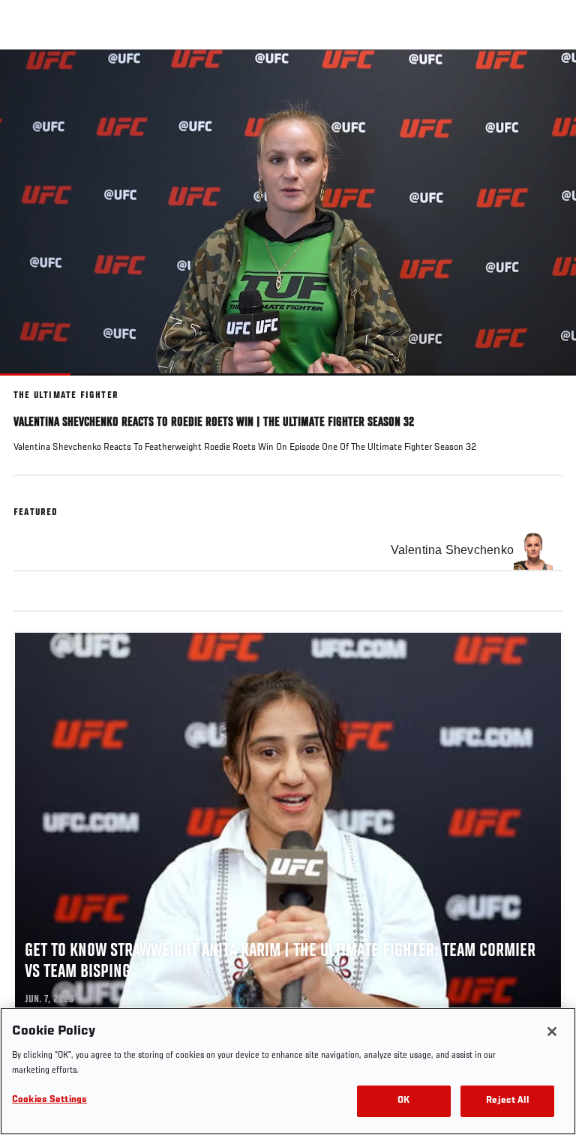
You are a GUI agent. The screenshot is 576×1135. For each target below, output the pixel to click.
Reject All (507, 1101)
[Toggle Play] (31, 384)
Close (549, 77)
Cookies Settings (49, 1100)
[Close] (552, 1031)
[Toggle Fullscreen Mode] (545, 384)
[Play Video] (288, 212)
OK (404, 1101)
